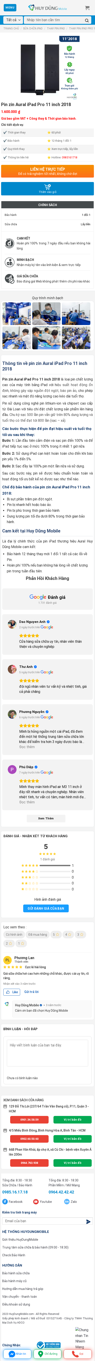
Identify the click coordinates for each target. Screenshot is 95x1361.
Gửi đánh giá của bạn (46, 908)
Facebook (16, 1201)
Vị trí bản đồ (72, 1119)
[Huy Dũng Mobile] (47, 7)
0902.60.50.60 (29, 1138)
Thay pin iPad (56, 28)
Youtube (46, 1201)
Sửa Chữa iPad (33, 28)
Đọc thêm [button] (27, 747)
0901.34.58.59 (29, 1119)
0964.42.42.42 (61, 1192)
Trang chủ (11, 28)
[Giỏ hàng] (87, 8)
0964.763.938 (29, 1163)
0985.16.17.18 (15, 1192)
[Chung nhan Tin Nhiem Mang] (84, 1338)
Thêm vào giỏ (47, 192)
